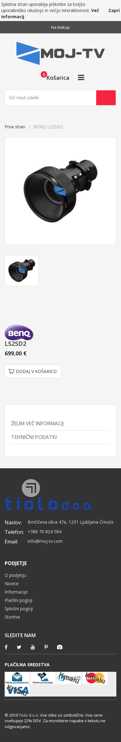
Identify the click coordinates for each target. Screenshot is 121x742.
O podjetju (15, 575)
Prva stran (15, 127)
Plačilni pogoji (18, 600)
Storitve (12, 617)
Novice (12, 583)
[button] (53, 77)
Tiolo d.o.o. (29, 715)
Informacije (16, 592)
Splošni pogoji (19, 608)
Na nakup (60, 27)
